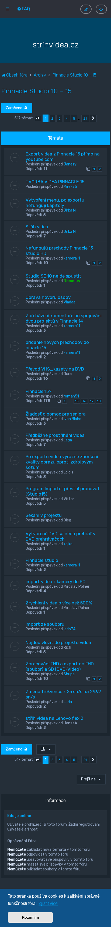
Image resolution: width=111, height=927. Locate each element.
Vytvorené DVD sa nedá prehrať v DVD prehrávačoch (60, 536)
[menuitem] (23, 9)
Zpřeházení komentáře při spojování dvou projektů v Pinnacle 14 (64, 318)
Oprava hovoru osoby (48, 297)
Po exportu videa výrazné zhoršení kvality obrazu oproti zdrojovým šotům (62, 462)
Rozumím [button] (30, 917)
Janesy (70, 164)
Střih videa (37, 226)
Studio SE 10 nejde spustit (53, 276)
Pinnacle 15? (38, 391)
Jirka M (70, 210)
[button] (37, 118)
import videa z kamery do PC (55, 581)
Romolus (72, 281)
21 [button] (85, 118)
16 (84, 401)
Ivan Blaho (72, 419)
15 (77, 401)
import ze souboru (45, 624)
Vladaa (69, 302)
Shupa (69, 674)
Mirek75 (70, 186)
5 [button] (74, 118)
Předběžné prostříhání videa (55, 435)
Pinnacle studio (42, 560)
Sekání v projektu (44, 515)
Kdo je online (19, 816)
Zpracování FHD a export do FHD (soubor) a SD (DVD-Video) (60, 666)
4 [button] (67, 118)
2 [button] (52, 118)
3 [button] (59, 118)
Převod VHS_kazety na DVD (55, 369)
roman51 (71, 396)
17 (91, 401)
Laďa (68, 440)
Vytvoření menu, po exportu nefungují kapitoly (55, 202)
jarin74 (69, 629)
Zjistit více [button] (48, 903)
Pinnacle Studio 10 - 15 (36, 91)
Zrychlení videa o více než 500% (59, 603)
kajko (68, 544)
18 (99, 401)
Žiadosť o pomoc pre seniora (56, 414)
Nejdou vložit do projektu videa (58, 642)
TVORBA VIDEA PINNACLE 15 (55, 181)
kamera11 (72, 258)
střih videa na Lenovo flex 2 (54, 718)
